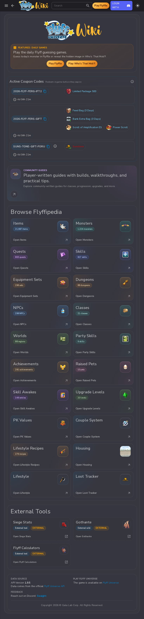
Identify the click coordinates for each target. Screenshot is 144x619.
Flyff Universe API (54, 586)
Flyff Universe (111, 582)
